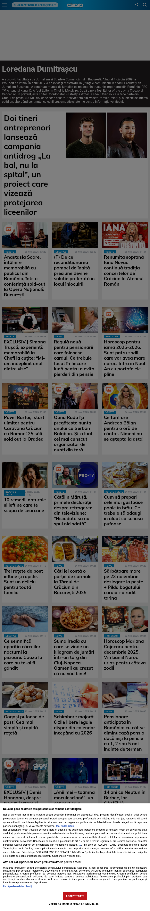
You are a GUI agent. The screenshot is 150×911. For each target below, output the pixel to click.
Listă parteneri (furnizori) (17, 886)
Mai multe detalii (65, 826)
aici (80, 845)
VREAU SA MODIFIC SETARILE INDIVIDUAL (74, 904)
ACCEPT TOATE (75, 896)
